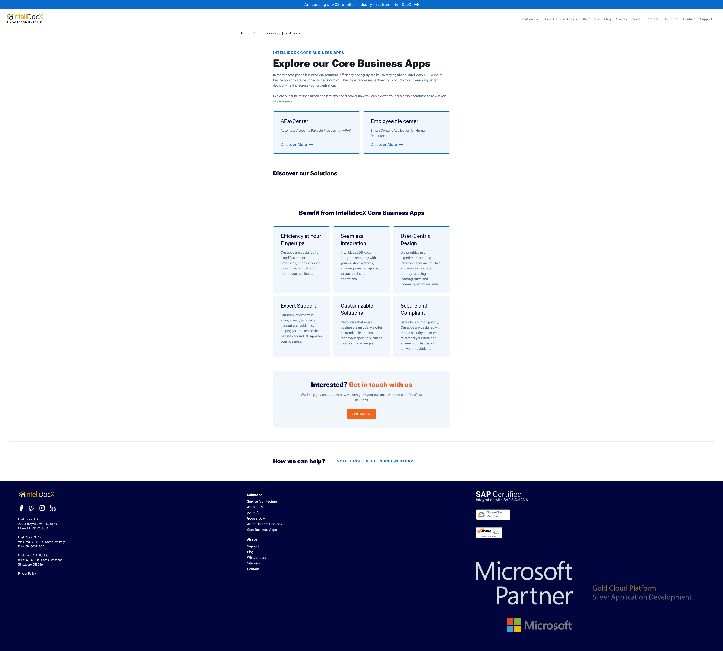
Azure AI (253, 513)
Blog (607, 19)
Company (671, 19)
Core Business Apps (262, 530)
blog (370, 461)
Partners (652, 19)
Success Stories (628, 19)
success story (396, 461)
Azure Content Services (264, 524)
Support (706, 19)
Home (245, 33)
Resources (591, 19)
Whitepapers (256, 557)
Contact (689, 19)
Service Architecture (262, 501)
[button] (530, 19)
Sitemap (253, 563)
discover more (294, 144)
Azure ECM (255, 507)
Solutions (323, 173)
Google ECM (256, 518)
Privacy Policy (27, 573)
